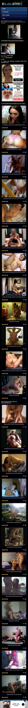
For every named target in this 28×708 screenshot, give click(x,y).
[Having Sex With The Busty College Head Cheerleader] (14, 405)
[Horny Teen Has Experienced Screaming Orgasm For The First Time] (14, 155)
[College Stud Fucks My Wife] (14, 302)
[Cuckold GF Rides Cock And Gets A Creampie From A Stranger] (14, 351)
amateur (5, 61)
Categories (5, 12)
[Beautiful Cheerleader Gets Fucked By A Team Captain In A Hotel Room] (14, 478)
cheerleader (17, 61)
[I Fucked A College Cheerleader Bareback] (14, 552)
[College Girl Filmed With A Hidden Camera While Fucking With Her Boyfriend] (14, 277)
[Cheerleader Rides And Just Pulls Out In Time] (14, 650)
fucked (22, 61)
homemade (3, 62)
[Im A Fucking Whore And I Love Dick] (14, 327)
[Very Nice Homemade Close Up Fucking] (14, 130)
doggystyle (12, 61)
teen (8, 61)
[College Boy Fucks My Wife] (14, 376)
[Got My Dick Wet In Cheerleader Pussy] (14, 503)
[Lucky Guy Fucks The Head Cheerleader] (14, 527)
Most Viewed (5, 15)
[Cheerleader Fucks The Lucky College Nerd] (14, 454)
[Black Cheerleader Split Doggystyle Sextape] (14, 577)
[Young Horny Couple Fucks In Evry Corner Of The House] (14, 179)
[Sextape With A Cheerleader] (14, 601)
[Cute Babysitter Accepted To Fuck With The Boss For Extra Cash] (14, 105)
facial (25, 61)
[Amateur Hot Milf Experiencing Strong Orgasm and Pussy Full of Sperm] (14, 228)
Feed (3, 18)
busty (7, 62)
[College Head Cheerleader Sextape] (14, 626)
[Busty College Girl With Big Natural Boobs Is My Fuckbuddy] (14, 253)
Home (3, 8)
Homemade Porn (8, 57)
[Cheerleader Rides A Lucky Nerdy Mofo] (14, 675)
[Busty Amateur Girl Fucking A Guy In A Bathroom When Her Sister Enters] (14, 204)
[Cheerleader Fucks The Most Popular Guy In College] (14, 429)
